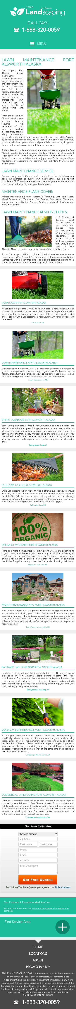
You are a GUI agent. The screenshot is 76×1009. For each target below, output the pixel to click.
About (38, 960)
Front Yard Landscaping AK (38, 627)
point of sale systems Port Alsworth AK (50, 909)
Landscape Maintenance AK (38, 755)
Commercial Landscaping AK (38, 817)
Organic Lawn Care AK (38, 565)
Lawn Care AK (38, 323)
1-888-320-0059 (41, 30)
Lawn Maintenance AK (38, 380)
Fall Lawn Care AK (38, 505)
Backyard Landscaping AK (38, 690)
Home (38, 947)
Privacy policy (38, 967)
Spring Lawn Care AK (38, 445)
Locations (38, 953)
